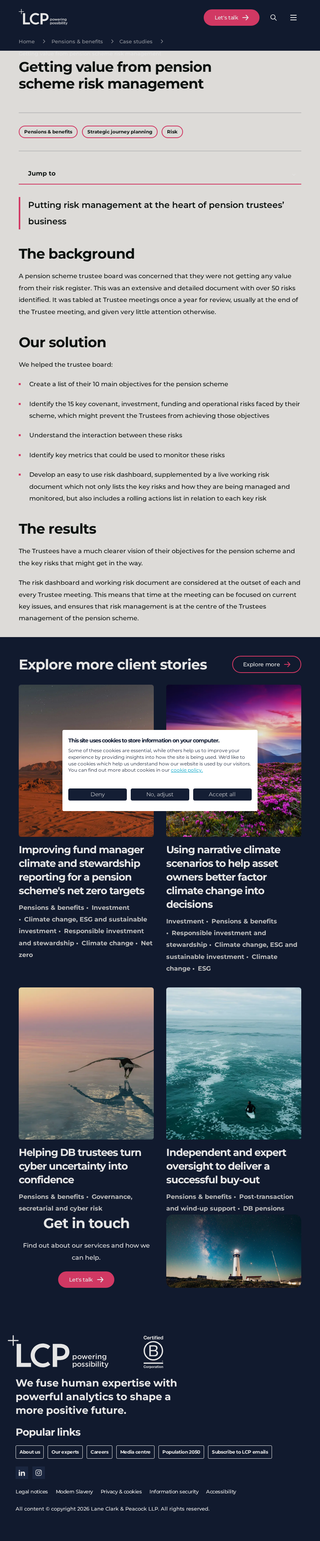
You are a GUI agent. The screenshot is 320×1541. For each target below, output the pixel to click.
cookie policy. (187, 770)
